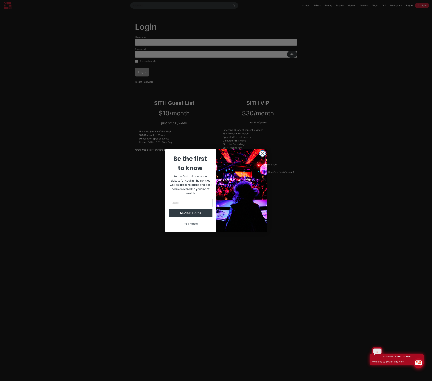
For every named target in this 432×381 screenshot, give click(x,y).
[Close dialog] (262, 153)
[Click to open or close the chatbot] (418, 363)
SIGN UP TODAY (190, 213)
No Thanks (190, 224)
